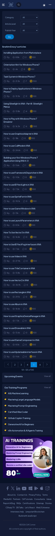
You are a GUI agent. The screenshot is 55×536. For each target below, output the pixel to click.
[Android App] (36, 488)
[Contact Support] (47, 488)
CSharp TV (10, 507)
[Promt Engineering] (27, 457)
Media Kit (8, 499)
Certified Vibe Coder (18, 412)
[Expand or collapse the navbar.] (4, 4)
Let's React (30, 507)
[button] (50, 4)
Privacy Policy (35, 495)
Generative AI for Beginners (21, 424)
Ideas (48, 499)
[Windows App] (30, 488)
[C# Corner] (11, 4)
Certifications (29, 503)
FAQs (18, 503)
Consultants (39, 499)
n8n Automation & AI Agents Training (25, 430)
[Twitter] (13, 488)
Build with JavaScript (28, 516)
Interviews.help (17, 511)
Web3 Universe (43, 507)
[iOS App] (42, 488)
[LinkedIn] (18, 488)
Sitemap (40, 503)
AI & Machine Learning (18, 393)
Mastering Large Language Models (24, 399)
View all (47, 376)
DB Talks (19, 507)
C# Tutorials (27, 499)
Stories (48, 503)
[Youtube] (24, 488)
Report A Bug (9, 503)
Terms (45, 495)
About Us (11, 495)
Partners (16, 499)
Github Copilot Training (19, 418)
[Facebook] (7, 488)
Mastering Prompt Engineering (22, 405)
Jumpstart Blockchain (34, 511)
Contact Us (22, 495)
